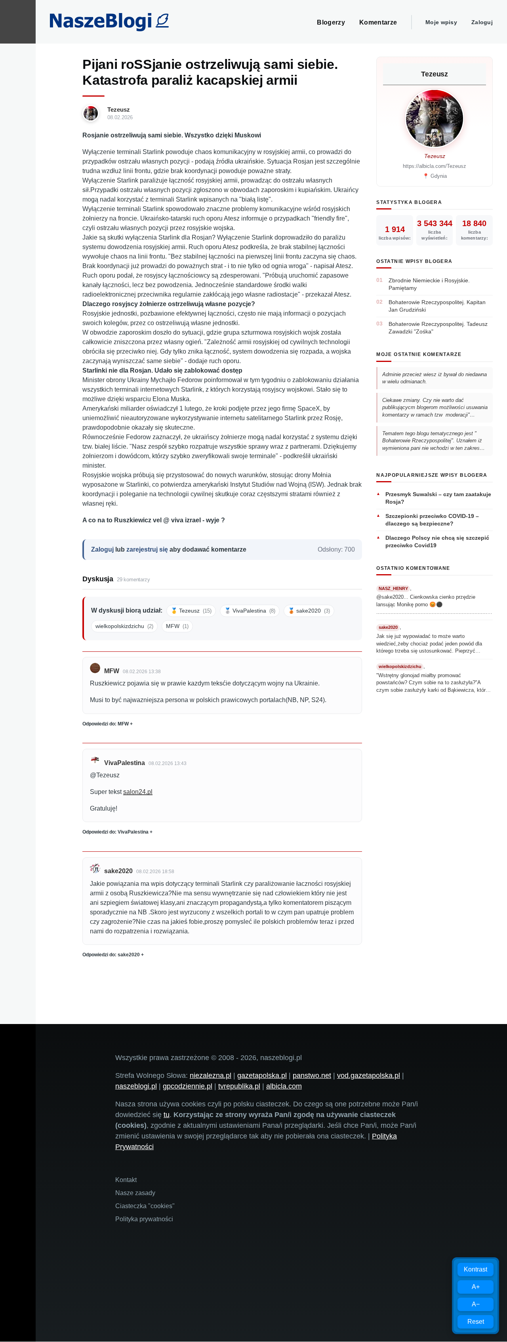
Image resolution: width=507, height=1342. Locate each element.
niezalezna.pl (210, 1075)
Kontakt (126, 1179)
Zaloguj (482, 22)
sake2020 (118, 871)
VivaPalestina (124, 763)
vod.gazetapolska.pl (368, 1075)
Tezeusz (118, 109)
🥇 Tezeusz (191, 610)
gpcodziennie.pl (187, 1086)
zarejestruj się (147, 549)
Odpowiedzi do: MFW (105, 724)
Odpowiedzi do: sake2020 (111, 954)
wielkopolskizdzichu (124, 626)
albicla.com (284, 1086)
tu (167, 1115)
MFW (177, 626)
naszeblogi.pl (136, 1086)
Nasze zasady (135, 1193)
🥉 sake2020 (309, 610)
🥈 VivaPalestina (249, 610)
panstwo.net (312, 1075)
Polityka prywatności (144, 1219)
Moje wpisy (441, 22)
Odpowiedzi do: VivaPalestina (115, 832)
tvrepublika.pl (239, 1086)
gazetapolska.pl (262, 1075)
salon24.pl (137, 791)
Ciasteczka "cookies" (145, 1206)
